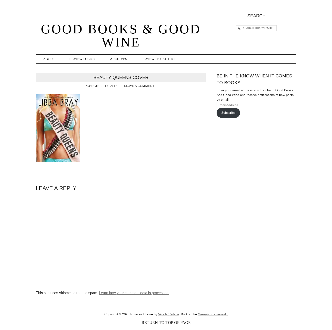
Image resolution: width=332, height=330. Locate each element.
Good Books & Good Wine (121, 35)
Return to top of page (166, 322)
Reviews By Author (159, 59)
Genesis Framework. (213, 314)
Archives (118, 59)
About (49, 59)
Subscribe (228, 112)
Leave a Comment (139, 86)
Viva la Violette (168, 314)
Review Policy (82, 59)
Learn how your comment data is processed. (134, 293)
